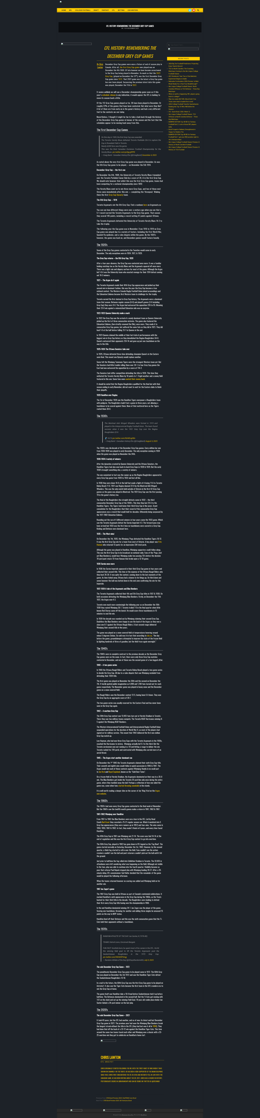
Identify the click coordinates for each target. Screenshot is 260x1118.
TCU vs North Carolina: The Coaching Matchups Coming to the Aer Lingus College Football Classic (183, 71)
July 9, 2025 (149, 960)
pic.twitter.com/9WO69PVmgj (115, 957)
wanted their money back (135, 378)
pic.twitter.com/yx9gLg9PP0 (124, 152)
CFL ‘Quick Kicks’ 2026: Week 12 (179, 112)
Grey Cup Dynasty (116, 194)
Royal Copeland (114, 771)
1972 (120, 79)
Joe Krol (102, 771)
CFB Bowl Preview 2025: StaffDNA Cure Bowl (121, 1098)
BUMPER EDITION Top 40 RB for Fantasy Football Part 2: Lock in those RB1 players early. (182, 124)
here (146, 204)
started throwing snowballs (128, 785)
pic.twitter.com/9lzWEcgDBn (124, 438)
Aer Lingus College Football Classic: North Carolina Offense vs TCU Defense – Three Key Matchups (184, 88)
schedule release (109, 94)
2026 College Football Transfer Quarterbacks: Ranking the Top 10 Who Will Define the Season (184, 106)
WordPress (144, 1115)
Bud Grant (106, 822)
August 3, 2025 (151, 441)
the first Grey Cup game (129, 67)
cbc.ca (149, 635)
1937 (134, 85)
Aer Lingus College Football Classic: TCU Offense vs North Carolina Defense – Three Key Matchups (183, 116)
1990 (155, 1026)
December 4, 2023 (149, 155)
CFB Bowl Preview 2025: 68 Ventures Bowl (117, 1100)
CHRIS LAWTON (111, 1057)
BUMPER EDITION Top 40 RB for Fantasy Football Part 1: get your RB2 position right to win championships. (184, 137)
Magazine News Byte (127, 1115)
